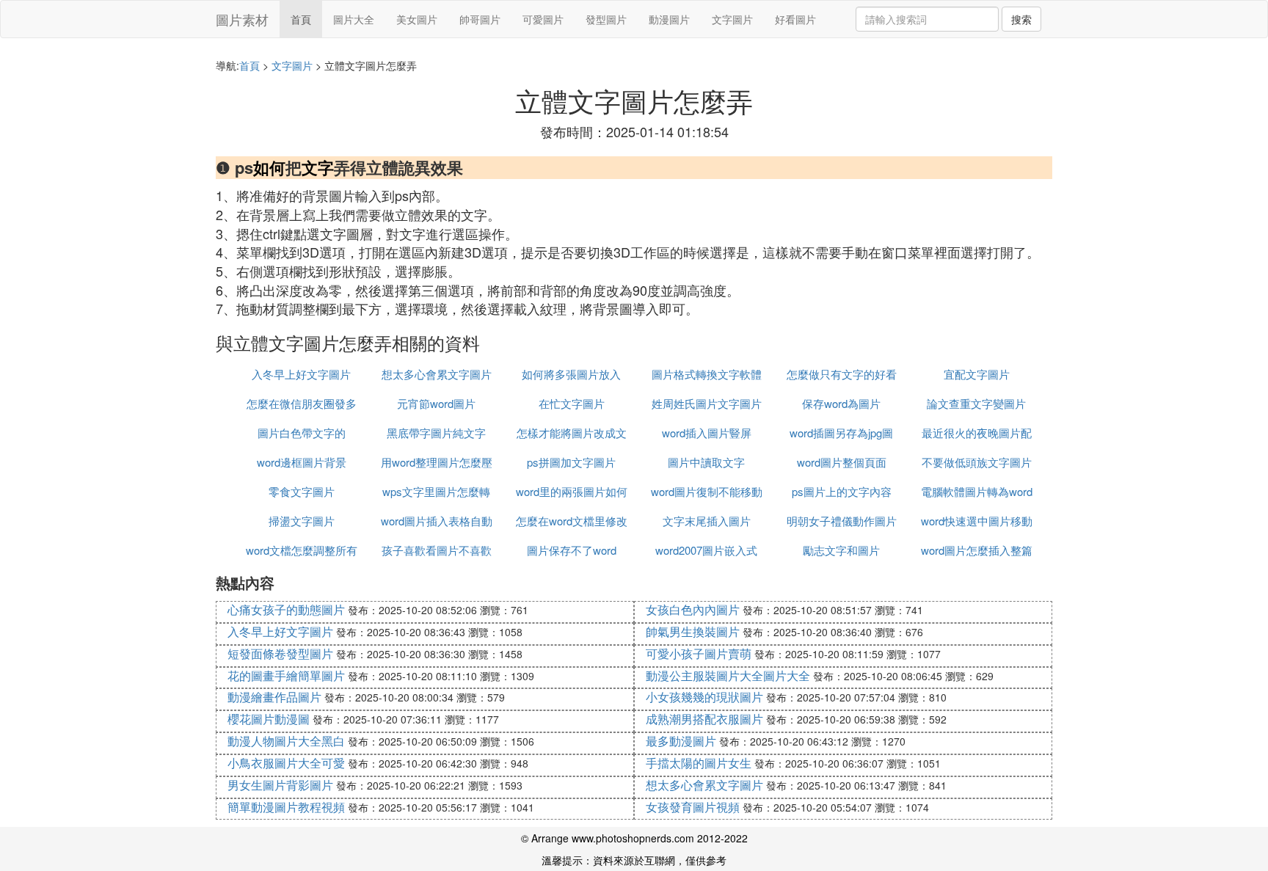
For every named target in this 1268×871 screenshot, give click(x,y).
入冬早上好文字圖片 (301, 374)
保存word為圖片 (841, 403)
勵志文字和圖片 (841, 550)
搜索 (1021, 19)
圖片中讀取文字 (706, 462)
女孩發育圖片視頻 (693, 806)
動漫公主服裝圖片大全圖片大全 (728, 675)
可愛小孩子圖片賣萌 (698, 653)
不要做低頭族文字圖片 (977, 462)
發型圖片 (606, 19)
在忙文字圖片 (572, 403)
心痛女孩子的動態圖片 (286, 609)
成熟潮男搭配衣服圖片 (704, 718)
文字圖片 (732, 19)
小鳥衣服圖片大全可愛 (286, 762)
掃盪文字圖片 (302, 520)
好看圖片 (795, 19)
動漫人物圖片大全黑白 (286, 740)
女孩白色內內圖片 (693, 609)
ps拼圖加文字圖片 (571, 462)
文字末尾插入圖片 (707, 520)
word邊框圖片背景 (301, 462)
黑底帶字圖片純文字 (436, 432)
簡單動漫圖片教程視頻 (286, 806)
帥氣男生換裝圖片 (693, 631)
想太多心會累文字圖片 (437, 374)
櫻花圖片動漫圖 (268, 718)
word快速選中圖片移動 (976, 520)
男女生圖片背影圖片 (280, 784)
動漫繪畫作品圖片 (274, 696)
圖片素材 (242, 19)
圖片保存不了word (571, 550)
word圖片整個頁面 (841, 462)
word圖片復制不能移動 (706, 491)
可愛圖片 (543, 19)
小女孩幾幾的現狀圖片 (704, 696)
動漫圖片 (669, 19)
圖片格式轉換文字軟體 (707, 374)
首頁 (301, 19)
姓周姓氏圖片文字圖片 (707, 403)
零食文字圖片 (302, 491)
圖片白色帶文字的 (302, 432)
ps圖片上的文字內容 (842, 491)
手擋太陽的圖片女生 (698, 762)
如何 (269, 167)
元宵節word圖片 (436, 403)
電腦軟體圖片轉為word (976, 491)
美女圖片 (416, 19)
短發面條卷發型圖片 (280, 653)
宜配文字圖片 (977, 374)
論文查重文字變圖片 (976, 403)
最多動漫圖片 (681, 740)
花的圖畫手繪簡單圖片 (286, 675)
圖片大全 (353, 19)
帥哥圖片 (479, 19)
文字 (318, 167)
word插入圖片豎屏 (706, 432)
